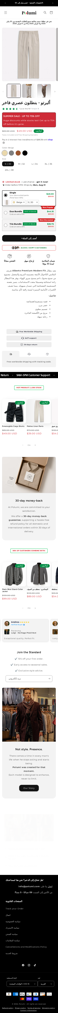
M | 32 (21, 164)
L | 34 (35, 164)
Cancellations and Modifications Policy (26, 947)
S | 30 (8, 164)
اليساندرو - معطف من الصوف (37, 589)
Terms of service (33, 1008)
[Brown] (18, 153)
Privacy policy (20, 1008)
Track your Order (15, 908)
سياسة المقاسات (13, 940)
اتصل (50, 886)
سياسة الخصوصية (13, 921)
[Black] (24, 153)
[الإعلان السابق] (5, 3)
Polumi (22, 1004)
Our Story (29, 788)
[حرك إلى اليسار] (3, 91)
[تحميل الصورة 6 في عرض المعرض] (44, 91)
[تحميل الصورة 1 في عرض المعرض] (14, 91)
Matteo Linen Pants (35, 426)
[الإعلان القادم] (53, 3)
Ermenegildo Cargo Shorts (13, 426)
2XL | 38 (9, 170)
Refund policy (7, 1008)
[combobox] (19, 202)
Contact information (28, 1010)
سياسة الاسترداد (12, 928)
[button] (6, 12)
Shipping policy (48, 1008)
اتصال (8, 915)
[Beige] (4, 153)
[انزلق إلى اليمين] (55, 91)
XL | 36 (48, 164)
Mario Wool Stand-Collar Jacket (12, 590)
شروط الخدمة (12, 953)
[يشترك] (49, 678)
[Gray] (11, 153)
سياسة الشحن (12, 934)
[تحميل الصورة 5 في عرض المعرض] (29, 91)
